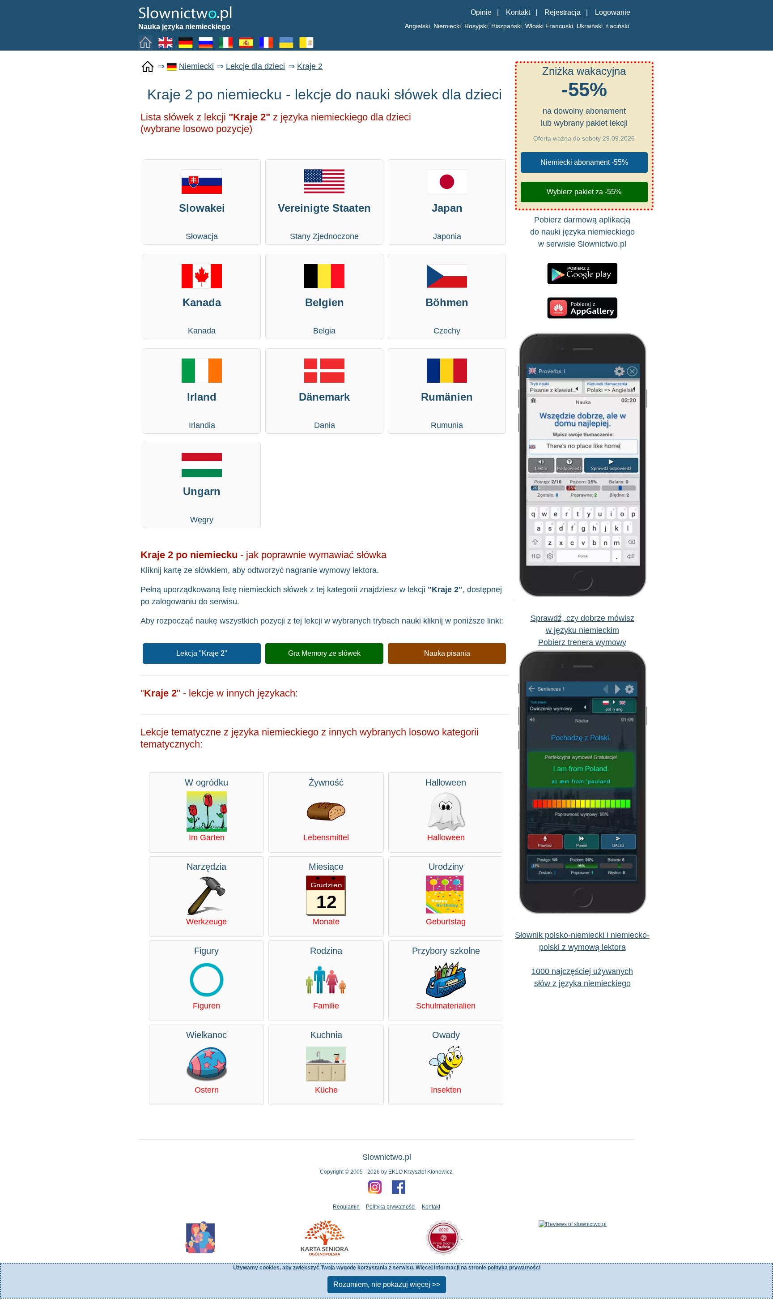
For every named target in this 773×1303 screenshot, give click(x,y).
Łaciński (617, 26)
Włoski (534, 26)
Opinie (481, 12)
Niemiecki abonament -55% (584, 162)
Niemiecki (447, 26)
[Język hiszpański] (248, 42)
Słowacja (202, 221)
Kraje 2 (310, 66)
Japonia (447, 221)
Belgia (324, 315)
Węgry (202, 504)
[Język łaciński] (308, 42)
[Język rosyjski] (208, 42)
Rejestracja (562, 12)
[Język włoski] (228, 42)
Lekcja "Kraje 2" (201, 653)
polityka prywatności (514, 1268)
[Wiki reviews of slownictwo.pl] (573, 1224)
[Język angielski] (167, 42)
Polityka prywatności (391, 1207)
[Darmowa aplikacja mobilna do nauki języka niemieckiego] (582, 465)
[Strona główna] (147, 42)
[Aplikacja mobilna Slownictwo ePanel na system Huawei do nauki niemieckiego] (582, 307)
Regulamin (346, 1207)
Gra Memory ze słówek (324, 653)
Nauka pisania (447, 653)
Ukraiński (590, 26)
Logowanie (612, 12)
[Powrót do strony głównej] (147, 67)
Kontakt (518, 12)
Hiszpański (506, 26)
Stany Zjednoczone (324, 221)
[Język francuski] (268, 42)
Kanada (202, 315)
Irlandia (202, 410)
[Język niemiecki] (187, 42)
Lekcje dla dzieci (255, 66)
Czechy (446, 315)
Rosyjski (476, 26)
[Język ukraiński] (288, 42)
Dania (324, 410)
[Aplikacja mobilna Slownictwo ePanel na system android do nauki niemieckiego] (582, 273)
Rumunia (447, 410)
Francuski (559, 26)
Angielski (417, 26)
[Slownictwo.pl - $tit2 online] (185, 13)
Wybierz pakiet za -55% (584, 192)
